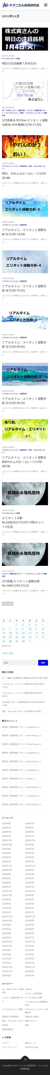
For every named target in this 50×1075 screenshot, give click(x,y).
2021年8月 (6, 950)
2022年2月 (6, 937)
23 (23, 637)
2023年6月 (6, 903)
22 (17, 637)
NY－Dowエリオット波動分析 (13, 110)
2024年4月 (6, 882)
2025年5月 (29, 853)
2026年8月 (6, 823)
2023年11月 (30, 891)
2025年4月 (6, 857)
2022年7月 (29, 924)
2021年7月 (29, 950)
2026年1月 (29, 836)
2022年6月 (6, 929)
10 (30, 628)
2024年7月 (29, 874)
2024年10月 (7, 870)
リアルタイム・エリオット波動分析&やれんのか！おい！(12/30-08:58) (24, 461)
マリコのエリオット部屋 (11, 58)
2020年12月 (7, 967)
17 (30, 632)
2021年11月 (30, 941)
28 (10, 641)
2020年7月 (29, 975)
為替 (27, 1025)
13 (4, 632)
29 (17, 641)
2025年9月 (29, 844)
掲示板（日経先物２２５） (13, 727)
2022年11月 (30, 916)
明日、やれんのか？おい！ (13, 1020)
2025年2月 (6, 861)
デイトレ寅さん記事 (33, 997)
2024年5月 (29, 878)
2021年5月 (29, 954)
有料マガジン (30, 1020)
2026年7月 (29, 823)
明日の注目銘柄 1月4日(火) (19, 63)
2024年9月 (29, 870)
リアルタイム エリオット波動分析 (14, 166)
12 (43, 628)
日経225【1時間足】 (10, 1016)
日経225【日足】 (32, 1016)
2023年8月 (6, 899)
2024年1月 (29, 886)
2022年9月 (29, 920)
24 (30, 637)
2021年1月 (29, 962)
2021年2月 (6, 962)
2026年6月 (6, 827)
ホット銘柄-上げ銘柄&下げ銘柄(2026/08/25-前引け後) (25, 678)
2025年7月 (29, 849)
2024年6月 (6, 878)
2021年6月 (6, 954)
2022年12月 (7, 916)
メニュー (45, 5)
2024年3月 (29, 882)
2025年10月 (7, 844)
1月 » (11, 653)
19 (43, 632)
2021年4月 (6, 958)
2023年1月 (29, 912)
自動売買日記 (7, 1029)
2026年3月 (29, 832)
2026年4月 (6, 832)
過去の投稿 (7, 604)
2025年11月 (30, 840)
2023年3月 (29, 908)
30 (23, 641)
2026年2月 (6, 836)
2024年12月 (7, 865)
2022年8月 (6, 924)
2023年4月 (6, 908)
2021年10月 (7, 946)
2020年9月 (29, 971)
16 (23, 632)
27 (4, 641)
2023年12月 (7, 891)
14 (10, 632)
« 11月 (4, 653)
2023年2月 (6, 912)
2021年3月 (29, 958)
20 (4, 637)
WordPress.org (31, 1047)
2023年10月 (7, 895)
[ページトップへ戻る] (25, 1059)
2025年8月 (6, 849)
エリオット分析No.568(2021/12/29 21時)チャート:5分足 (23, 522)
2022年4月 (6, 933)
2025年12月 (7, 840)
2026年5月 (29, 827)
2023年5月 (29, 903)
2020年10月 (7, 971)
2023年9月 (29, 895)
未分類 (5, 1025)
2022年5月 (29, 929)
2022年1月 (29, 937)
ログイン (5, 1043)
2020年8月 (6, 975)
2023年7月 (29, 899)
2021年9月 (29, 946)
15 (17, 632)
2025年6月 (6, 853)
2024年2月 (6, 886)
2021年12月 (7, 941)
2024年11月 (30, 865)
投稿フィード (30, 1043)
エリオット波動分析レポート (12, 574)
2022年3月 (29, 933)
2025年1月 (29, 861)
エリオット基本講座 (33, 993)
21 (10, 637)
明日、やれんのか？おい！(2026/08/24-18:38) (21, 711)
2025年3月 (29, 857)
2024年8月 (6, 874)
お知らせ (29, 989)
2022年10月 (7, 920)
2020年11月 (30, 967)
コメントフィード (9, 1047)
